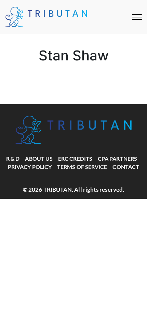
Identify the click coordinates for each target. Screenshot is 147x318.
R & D (12, 158)
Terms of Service (82, 166)
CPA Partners (117, 158)
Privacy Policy (30, 166)
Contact (125, 166)
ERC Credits (75, 158)
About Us (39, 158)
